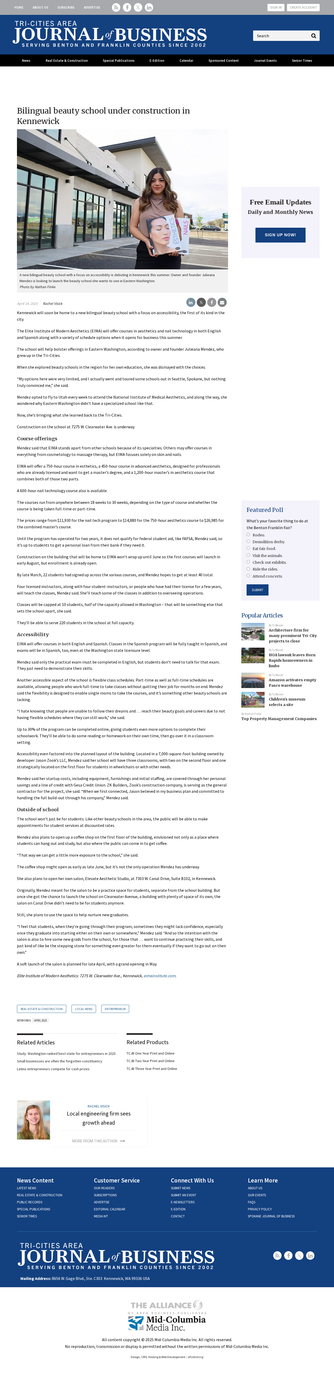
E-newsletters (182, 1202)
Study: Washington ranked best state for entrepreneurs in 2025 (66, 1053)
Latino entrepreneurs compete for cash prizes (53, 1069)
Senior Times (302, 60)
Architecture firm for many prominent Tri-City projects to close (293, 635)
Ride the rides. (265, 569)
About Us (40, 7)
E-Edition (157, 60)
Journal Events (265, 60)
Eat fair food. (264, 548)
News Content (35, 1180)
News (26, 60)
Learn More (263, 1180)
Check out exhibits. (270, 562)
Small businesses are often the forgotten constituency (59, 1061)
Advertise (92, 7)
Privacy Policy (260, 1209)
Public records (29, 1202)
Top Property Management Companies (279, 718)
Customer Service (117, 1180)
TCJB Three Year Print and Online (152, 1068)
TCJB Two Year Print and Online (151, 1060)
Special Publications (118, 60)
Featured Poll (265, 509)
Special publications (33, 1209)
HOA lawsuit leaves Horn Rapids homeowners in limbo (292, 660)
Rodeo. (259, 535)
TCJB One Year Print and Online (151, 1053)
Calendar (186, 60)
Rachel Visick (52, 303)
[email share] (222, 302)
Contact (178, 1216)
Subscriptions (105, 1195)
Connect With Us (192, 1180)
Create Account (303, 7)
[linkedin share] (190, 302)
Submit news (180, 1188)
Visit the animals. (268, 555)
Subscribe (66, 7)
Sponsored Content (223, 60)
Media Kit (101, 1216)
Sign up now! (280, 235)
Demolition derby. (269, 542)
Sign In (276, 7)
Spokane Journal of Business (271, 1216)
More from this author (94, 1141)
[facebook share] (211, 302)
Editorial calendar (109, 1209)
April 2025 (40, 1020)
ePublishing (195, 1357)
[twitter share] (201, 302)
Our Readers (104, 1188)
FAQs (251, 1202)
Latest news (26, 1188)
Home (18, 7)
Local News (83, 1009)
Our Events (257, 1195)
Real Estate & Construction (67, 60)
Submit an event (183, 1195)
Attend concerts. (268, 576)
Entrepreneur (115, 1009)
